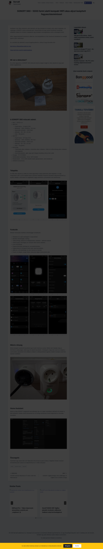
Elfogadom (67, 546)
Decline (77, 546)
